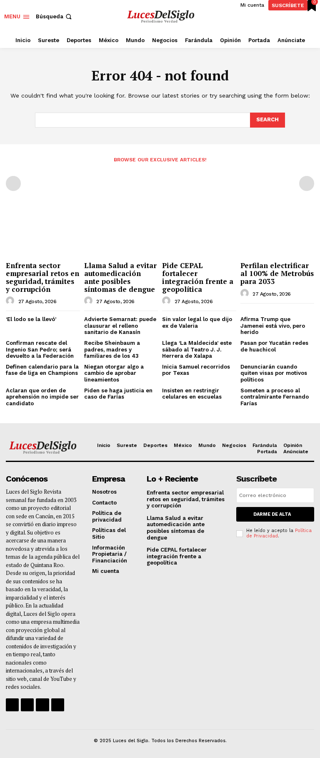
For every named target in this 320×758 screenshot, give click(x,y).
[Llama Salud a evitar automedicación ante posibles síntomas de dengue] (121, 231)
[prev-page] (13, 183)
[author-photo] (11, 301)
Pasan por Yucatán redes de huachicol (274, 346)
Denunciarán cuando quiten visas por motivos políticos (273, 373)
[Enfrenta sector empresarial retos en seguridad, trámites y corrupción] (43, 231)
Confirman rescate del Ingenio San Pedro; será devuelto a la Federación (40, 349)
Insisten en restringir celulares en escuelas (192, 393)
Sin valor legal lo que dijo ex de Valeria (197, 322)
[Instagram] (27, 704)
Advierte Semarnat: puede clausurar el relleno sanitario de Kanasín (120, 325)
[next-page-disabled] (306, 183)
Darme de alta (272, 514)
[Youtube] (57, 704)
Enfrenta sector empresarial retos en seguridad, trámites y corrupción (42, 277)
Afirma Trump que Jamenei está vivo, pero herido (272, 325)
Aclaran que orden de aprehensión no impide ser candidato (42, 397)
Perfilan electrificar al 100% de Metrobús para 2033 (277, 273)
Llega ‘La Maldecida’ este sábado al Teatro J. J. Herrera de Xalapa (197, 349)
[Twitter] (42, 704)
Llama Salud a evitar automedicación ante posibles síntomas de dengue (120, 277)
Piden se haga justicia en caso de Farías (118, 393)
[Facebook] (12, 704)
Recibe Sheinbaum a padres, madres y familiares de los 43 (112, 349)
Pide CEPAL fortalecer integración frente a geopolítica (197, 277)
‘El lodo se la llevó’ (31, 319)
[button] (54, 16)
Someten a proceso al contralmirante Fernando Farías (274, 397)
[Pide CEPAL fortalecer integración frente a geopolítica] (199, 231)
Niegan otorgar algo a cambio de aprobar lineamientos (114, 373)
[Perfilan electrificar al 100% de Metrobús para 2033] (277, 231)
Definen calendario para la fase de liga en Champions (42, 370)
